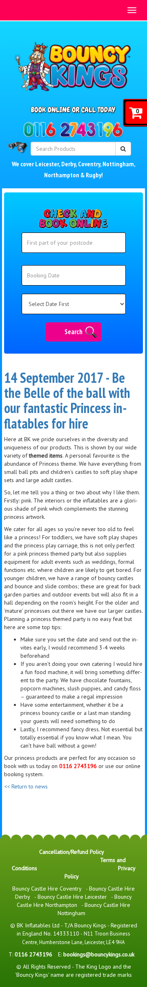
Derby (68, 164)
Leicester (47, 164)
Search (73, 331)
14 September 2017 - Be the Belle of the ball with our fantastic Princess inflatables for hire (67, 400)
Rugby (93, 175)
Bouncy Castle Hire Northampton (74, 901)
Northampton (61, 175)
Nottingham (118, 164)
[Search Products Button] (123, 149)
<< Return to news (26, 786)
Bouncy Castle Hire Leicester (72, 896)
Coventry (89, 164)
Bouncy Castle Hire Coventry (47, 888)
